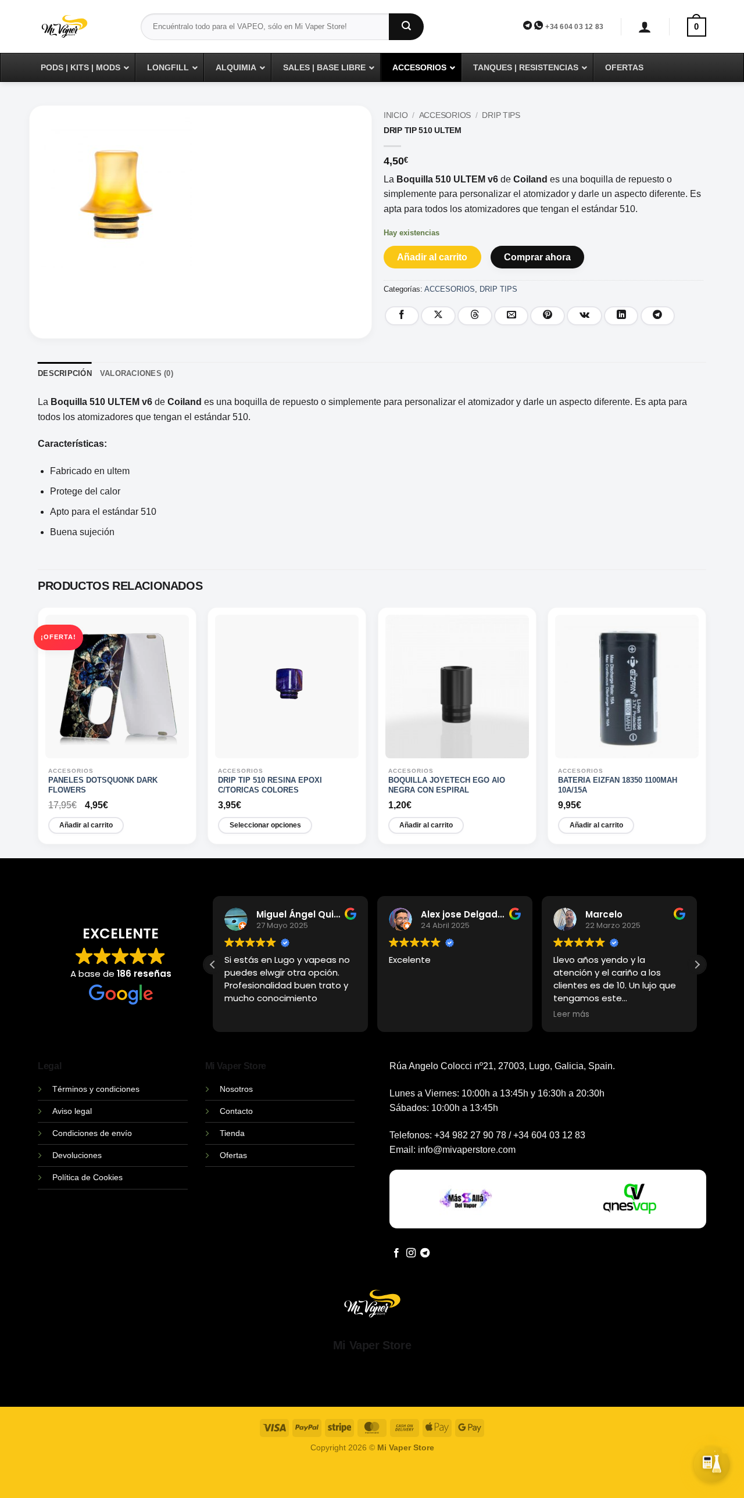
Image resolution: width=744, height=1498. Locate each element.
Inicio (395, 115)
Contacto (236, 1111)
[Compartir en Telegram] (658, 315)
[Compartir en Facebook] (402, 315)
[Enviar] (406, 26)
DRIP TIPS (501, 115)
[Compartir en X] (438, 315)
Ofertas (233, 1155)
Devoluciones (77, 1155)
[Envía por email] (511, 315)
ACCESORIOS (445, 115)
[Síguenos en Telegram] (425, 1253)
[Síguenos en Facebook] (396, 1253)
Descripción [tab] (65, 373)
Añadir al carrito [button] (86, 825)
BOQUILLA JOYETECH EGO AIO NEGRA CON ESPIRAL (446, 785)
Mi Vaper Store (372, 1345)
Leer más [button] (571, 1014)
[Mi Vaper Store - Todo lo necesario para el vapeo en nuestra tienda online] (80, 33)
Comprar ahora (537, 257)
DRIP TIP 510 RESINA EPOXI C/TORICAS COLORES (270, 785)
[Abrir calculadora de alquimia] (712, 1462)
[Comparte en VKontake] (584, 315)
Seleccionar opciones (265, 825)
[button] (645, 27)
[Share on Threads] (474, 315)
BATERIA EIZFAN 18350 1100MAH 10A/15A (617, 785)
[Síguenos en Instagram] (411, 1253)
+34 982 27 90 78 (470, 1135)
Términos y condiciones (96, 1089)
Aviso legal (72, 1111)
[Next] (702, 732)
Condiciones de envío (92, 1133)
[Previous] (42, 732)
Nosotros (236, 1089)
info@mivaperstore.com (467, 1150)
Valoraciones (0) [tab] (136, 373)
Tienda (232, 1133)
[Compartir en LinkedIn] (621, 315)
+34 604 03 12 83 (574, 27)
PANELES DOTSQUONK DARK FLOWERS (103, 785)
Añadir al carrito (432, 257)
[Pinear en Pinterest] (547, 315)
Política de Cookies (87, 1177)
